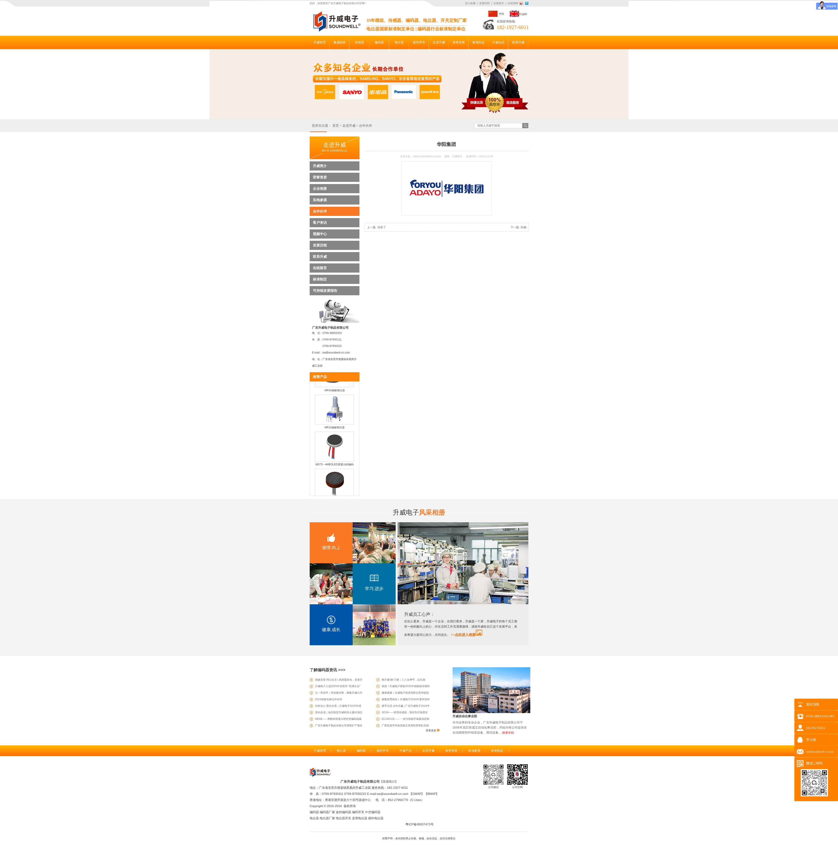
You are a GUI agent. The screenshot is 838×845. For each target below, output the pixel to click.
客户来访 (320, 222)
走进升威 (348, 125)
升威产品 (405, 750)
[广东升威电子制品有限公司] (336, 30)
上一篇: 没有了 (376, 227)
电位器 (341, 750)
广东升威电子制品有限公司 (360, 781)
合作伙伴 (365, 125)
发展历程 (484, 3)
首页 (335, 125)
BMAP (431, 793)
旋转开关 (382, 750)
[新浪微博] (522, 3)
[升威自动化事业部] (491, 712)
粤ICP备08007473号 (419, 824)
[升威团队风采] (463, 603)
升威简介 (320, 166)
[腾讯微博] (526, 3)
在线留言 (498, 3)
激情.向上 (331, 547)
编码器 (361, 750)
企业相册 (320, 188)
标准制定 (320, 279)
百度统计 (389, 781)
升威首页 (320, 750)
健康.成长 (331, 629)
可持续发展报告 (325, 290)
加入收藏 (470, 3)
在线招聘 (513, 3)
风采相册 (419, 512)
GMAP (416, 793)
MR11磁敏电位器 (335, 416)
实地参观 (320, 200)
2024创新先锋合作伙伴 (328, 699)
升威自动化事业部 (465, 716)
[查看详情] (508, 732)
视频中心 (320, 234)
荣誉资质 (320, 177)
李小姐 (811, 739)
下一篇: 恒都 (518, 227)
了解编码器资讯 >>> (327, 670)
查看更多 (431, 730)
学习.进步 (374, 588)
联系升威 (320, 256)
